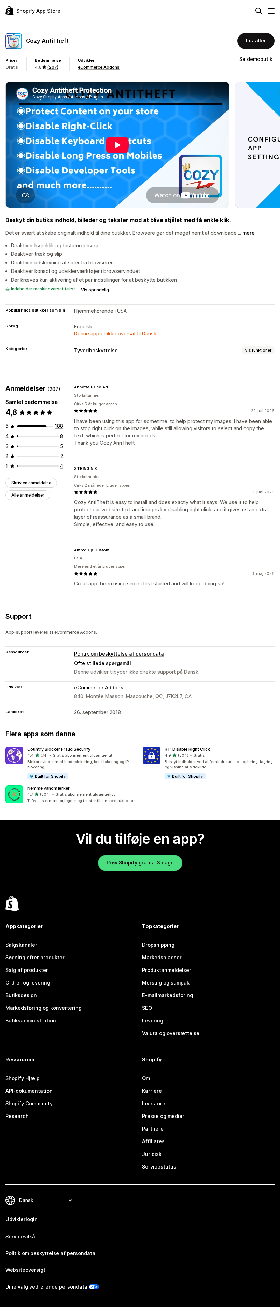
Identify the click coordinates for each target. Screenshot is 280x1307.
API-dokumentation (29, 1091)
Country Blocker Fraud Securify (58, 749)
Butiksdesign (21, 995)
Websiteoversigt (25, 1270)
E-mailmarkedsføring (167, 995)
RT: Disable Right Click (187, 749)
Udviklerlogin (21, 1219)
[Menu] (271, 11)
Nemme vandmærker (48, 788)
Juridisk (152, 1154)
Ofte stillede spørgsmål (102, 663)
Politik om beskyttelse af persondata (119, 654)
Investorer (154, 1103)
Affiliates (153, 1141)
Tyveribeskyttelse (96, 350)
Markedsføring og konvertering (43, 1008)
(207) (52, 67)
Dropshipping (158, 945)
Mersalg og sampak (166, 983)
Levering (152, 1021)
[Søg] (258, 11)
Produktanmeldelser (166, 970)
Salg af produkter (26, 970)
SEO (147, 1008)
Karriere (152, 1091)
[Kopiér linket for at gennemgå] (112, 387)
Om (146, 1078)
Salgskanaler (21, 945)
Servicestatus (159, 1167)
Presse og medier (163, 1116)
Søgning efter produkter (35, 957)
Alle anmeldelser (27, 495)
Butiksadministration (30, 1021)
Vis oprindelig (95, 289)
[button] (71, 763)
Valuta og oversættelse (170, 1033)
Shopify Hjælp (22, 1078)
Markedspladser (162, 957)
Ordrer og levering (27, 983)
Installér (256, 41)
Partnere (153, 1129)
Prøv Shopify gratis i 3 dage (140, 863)
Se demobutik (255, 59)
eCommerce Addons (99, 67)
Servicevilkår (21, 1236)
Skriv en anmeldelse (31, 482)
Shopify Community (29, 1103)
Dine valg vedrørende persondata (46, 1287)
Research (17, 1116)
